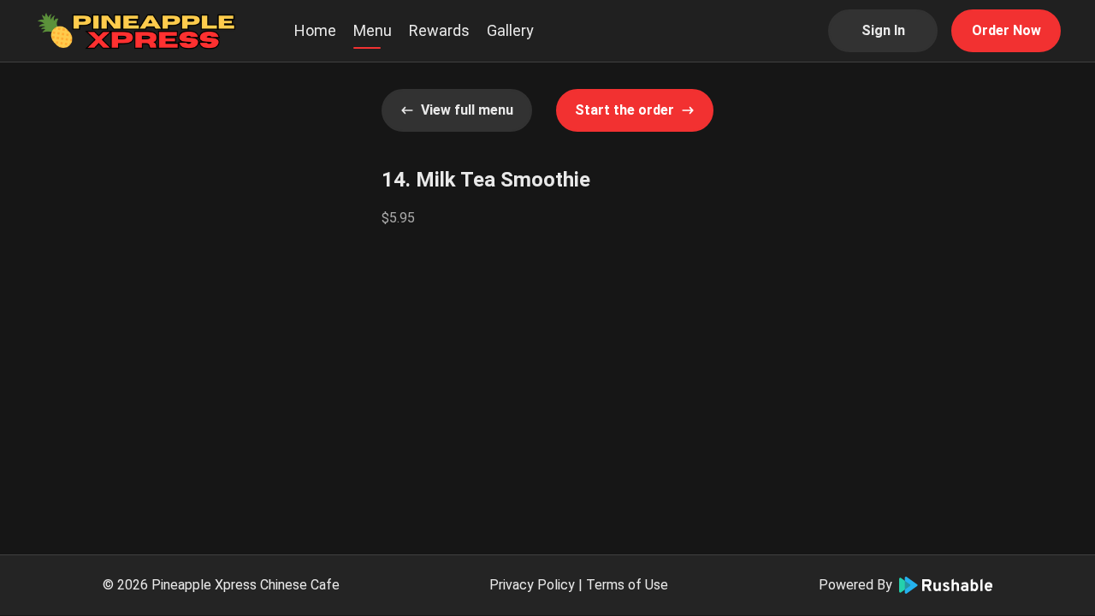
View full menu (467, 110)
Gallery (510, 30)
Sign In (883, 30)
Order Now (1006, 30)
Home (315, 30)
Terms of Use (627, 585)
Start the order (624, 110)
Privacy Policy (532, 585)
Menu (372, 30)
